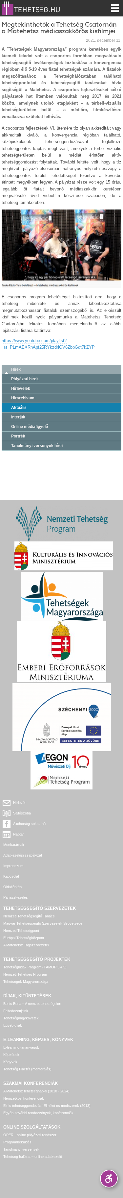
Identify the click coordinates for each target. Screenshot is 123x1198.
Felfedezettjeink (15, 1011)
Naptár (18, 834)
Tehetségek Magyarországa (25, 982)
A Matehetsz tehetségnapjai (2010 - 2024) (36, 1091)
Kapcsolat (11, 876)
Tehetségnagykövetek (21, 1018)
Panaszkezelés (15, 897)
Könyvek (10, 1062)
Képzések (11, 1055)
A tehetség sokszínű (29, 824)
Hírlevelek (20, 388)
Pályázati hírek (25, 379)
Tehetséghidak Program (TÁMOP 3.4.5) (35, 967)
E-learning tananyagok (21, 1047)
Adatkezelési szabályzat (22, 855)
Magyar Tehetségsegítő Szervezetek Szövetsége (42, 923)
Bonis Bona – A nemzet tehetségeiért (32, 1004)
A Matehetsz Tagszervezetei (26, 945)
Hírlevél (19, 803)
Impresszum (13, 866)
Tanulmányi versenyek (21, 1149)
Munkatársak (13, 845)
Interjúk (18, 417)
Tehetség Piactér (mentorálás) (27, 1069)
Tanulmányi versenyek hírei (37, 445)
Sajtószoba (22, 813)
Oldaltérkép (12, 887)
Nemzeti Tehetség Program (25, 974)
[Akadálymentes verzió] (109, 1178)
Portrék (18, 436)
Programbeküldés (17, 1142)
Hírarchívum (22, 398)
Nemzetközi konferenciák (23, 1098)
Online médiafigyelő (29, 426)
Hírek (16, 369)
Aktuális (19, 407)
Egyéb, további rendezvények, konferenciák (38, 1113)
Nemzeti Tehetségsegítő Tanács (29, 916)
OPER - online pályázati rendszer (29, 1135)
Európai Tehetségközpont (23, 938)
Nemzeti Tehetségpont (21, 931)
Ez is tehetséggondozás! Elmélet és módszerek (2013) (47, 1106)
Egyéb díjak (12, 1025)
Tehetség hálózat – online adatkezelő (32, 1157)
